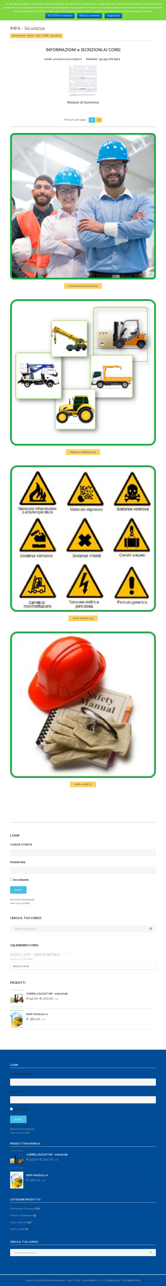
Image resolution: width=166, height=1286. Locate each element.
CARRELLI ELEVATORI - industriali (47, 993)
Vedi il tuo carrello (20, 903)
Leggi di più (113, 15)
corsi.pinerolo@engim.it (67, 59)
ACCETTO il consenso (60, 15)
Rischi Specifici (83, 618)
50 (92, 120)
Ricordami (21, 879)
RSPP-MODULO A (37, 1014)
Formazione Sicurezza (83, 286)
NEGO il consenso (89, 15)
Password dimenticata (22, 899)
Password (17, 862)
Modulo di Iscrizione (83, 102)
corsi (38, 35)
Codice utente (21, 844)
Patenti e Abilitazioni (83, 452)
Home (30, 35)
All (99, 120)
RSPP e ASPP (83, 784)
